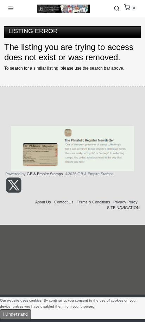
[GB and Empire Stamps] (63, 8)
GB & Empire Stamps (45, 174)
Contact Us (64, 202)
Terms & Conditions (93, 202)
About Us (43, 202)
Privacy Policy (125, 202)
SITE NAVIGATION (123, 208)
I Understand (15, 314)
